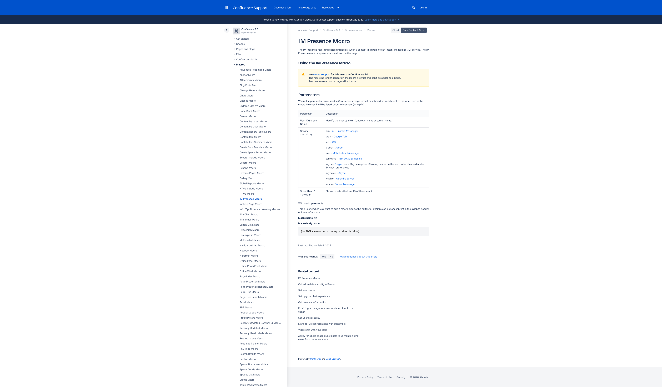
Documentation (282, 7)
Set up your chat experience (314, 296)
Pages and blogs (245, 49)
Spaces (240, 43)
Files (238, 54)
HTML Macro (247, 193)
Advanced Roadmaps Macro (255, 69)
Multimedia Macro (249, 240)
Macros (240, 64)
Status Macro (247, 379)
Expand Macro (248, 167)
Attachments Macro (251, 80)
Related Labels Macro (252, 338)
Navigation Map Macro (252, 245)
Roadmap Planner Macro (253, 343)
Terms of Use (384, 377)
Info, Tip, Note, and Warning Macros (260, 209)
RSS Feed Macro (249, 348)
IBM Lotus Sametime (350, 158)
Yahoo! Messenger (345, 184)
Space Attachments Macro (254, 364)
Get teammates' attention (312, 302)
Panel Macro (246, 302)
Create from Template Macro (256, 147)
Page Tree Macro (249, 291)
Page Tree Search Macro (253, 297)
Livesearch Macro (249, 229)
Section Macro (248, 359)
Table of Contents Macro (253, 384)
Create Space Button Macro (255, 152)
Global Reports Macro (252, 183)
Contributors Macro (250, 136)
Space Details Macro (251, 369)
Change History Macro (252, 90)
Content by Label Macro (253, 121)
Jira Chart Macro (249, 214)
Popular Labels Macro (252, 312)
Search (413, 7)
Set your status (306, 290)
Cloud (395, 30)
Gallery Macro (247, 178)
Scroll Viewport (333, 359)
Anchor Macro (247, 74)
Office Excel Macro (250, 260)
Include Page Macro (251, 204)
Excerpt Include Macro (252, 157)
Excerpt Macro (248, 162)
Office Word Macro (250, 271)
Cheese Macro (248, 100)
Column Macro (248, 116)
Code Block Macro (250, 111)
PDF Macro (246, 307)
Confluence (315, 359)
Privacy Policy (365, 377)
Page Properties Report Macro (256, 286)
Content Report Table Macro (255, 131)
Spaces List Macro (250, 374)
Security (401, 377)
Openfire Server (345, 178)
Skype (338, 164)
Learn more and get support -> (382, 19)
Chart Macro (246, 95)
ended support (321, 74)
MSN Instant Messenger (346, 153)
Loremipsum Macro (250, 235)
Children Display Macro (252, 105)
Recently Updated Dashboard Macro (260, 322)
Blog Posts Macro (249, 85)
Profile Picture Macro (251, 317)
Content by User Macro (253, 126)
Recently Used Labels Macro (256, 333)
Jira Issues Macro (249, 219)
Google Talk (340, 136)
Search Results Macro (252, 353)
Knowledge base (307, 7)
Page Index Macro (250, 276)
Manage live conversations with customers (321, 323)
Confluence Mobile (246, 59)
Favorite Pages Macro (252, 173)
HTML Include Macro (251, 188)
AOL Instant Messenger (345, 131)
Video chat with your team (312, 329)
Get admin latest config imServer (316, 284)
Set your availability (309, 317)
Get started (242, 38)
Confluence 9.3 (249, 29)
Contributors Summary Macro (256, 142)
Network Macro (248, 250)
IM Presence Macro (251, 198)
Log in (423, 7)
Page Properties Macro (252, 281)
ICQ (334, 142)
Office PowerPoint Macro (253, 266)
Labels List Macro (249, 224)
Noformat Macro (249, 255)
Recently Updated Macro (254, 328)
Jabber (339, 147)
